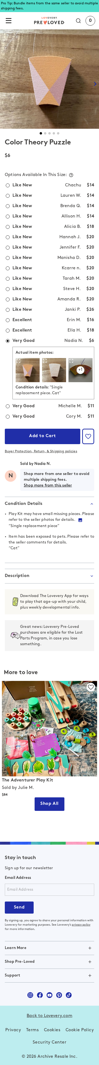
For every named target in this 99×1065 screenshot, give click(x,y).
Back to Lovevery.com (49, 1016)
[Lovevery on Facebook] (40, 995)
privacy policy (81, 924)
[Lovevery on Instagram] (30, 995)
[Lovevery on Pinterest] (59, 995)
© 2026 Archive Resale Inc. (49, 1057)
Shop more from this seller (48, 486)
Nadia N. (42, 464)
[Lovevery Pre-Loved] (49, 21)
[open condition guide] (71, 175)
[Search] (81, 20)
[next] (95, 84)
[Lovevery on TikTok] (69, 995)
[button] (41, 133)
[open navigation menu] (8, 21)
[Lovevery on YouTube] (49, 995)
